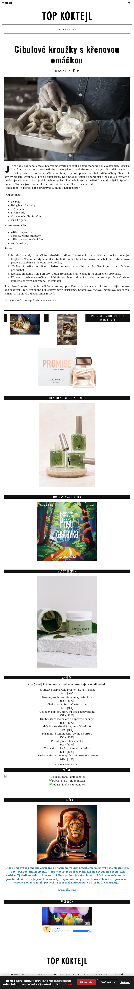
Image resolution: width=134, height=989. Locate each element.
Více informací (65, 984)
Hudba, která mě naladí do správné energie (67, 718)
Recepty (72, 29)
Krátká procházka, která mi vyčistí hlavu (67, 697)
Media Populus (63, 974)
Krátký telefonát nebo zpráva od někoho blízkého (67, 755)
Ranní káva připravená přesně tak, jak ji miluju (67, 689)
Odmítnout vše (108, 982)
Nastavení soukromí (108, 974)
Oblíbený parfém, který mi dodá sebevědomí (67, 711)
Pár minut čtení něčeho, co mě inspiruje (67, 733)
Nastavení (125, 982)
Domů (63, 29)
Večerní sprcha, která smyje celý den (67, 748)
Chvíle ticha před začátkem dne (67, 704)
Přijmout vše (86, 982)
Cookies (84, 974)
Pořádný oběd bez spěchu (67, 741)
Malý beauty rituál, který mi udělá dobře (67, 726)
